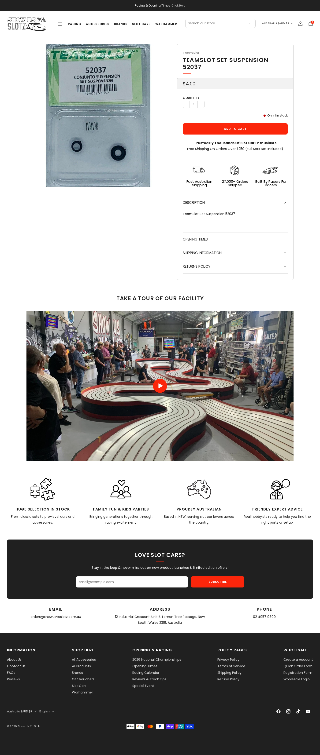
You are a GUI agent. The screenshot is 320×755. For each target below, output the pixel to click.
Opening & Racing (152, 650)
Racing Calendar (145, 672)
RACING (74, 24)
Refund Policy (228, 679)
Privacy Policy (228, 659)
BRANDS (120, 24)
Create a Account (298, 659)
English (44, 711)
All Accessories (84, 659)
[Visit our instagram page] (288, 711)
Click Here (178, 5)
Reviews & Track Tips (149, 679)
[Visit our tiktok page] (298, 711)
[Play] (160, 386)
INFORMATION (21, 650)
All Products (81, 666)
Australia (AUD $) (275, 23)
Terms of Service (231, 666)
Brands (77, 672)
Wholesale (295, 650)
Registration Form (297, 672)
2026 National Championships (156, 659)
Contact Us (16, 666)
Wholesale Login (296, 679)
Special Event (143, 685)
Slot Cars (79, 685)
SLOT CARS (141, 24)
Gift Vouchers (83, 679)
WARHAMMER (166, 24)
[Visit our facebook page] (278, 711)
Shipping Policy (229, 672)
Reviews (13, 679)
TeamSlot (191, 53)
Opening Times (144, 666)
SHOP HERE (83, 650)
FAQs (11, 672)
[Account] (300, 23)
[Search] (249, 23)
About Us (14, 659)
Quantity (191, 97)
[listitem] (160, 5)
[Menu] (59, 23)
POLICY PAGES (232, 650)
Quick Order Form (298, 666)
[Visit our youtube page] (308, 711)
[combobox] (220, 23)
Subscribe (217, 582)
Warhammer (82, 692)
